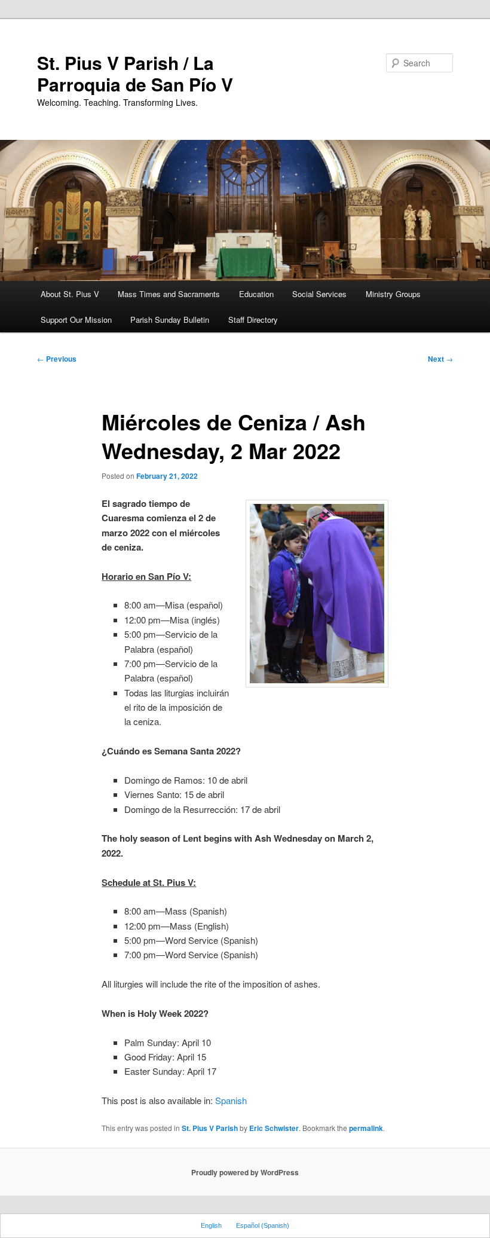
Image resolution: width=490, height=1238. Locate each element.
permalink (366, 1128)
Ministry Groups (393, 293)
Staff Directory (253, 319)
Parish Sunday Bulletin (169, 319)
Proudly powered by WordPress (245, 1172)
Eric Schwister (274, 1128)
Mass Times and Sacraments (169, 293)
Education (256, 293)
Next (440, 358)
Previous (56, 358)
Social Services (319, 293)
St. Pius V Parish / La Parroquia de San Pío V (135, 73)
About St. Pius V (70, 293)
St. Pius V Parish (210, 1128)
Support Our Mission (76, 319)
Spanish (231, 1100)
